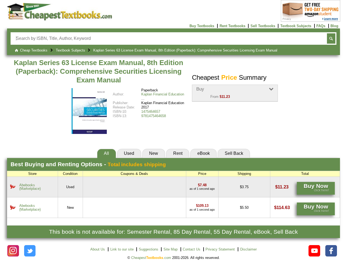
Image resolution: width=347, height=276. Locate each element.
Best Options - (88, 164)
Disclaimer (248, 249)
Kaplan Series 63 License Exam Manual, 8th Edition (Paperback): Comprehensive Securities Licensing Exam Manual (98, 71)
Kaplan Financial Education (162, 94)
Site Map (170, 249)
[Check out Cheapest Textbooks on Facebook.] (331, 251)
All (106, 153)
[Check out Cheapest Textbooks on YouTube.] (314, 251)
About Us (97, 249)
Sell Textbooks (262, 26)
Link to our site (122, 249)
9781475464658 (153, 116)
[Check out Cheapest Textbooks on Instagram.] (13, 251)
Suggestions (148, 249)
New (153, 153)
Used (129, 153)
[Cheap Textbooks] (59, 19)
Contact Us (191, 249)
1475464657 (150, 112)
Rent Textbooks (232, 26)
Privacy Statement (220, 249)
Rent (177, 153)
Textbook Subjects (295, 26)
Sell (234, 153)
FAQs (320, 26)
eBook (203, 153)
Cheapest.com (151, 258)
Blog (334, 26)
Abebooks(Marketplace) (30, 187)
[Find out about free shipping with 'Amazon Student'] (310, 20)
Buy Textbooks (201, 26)
